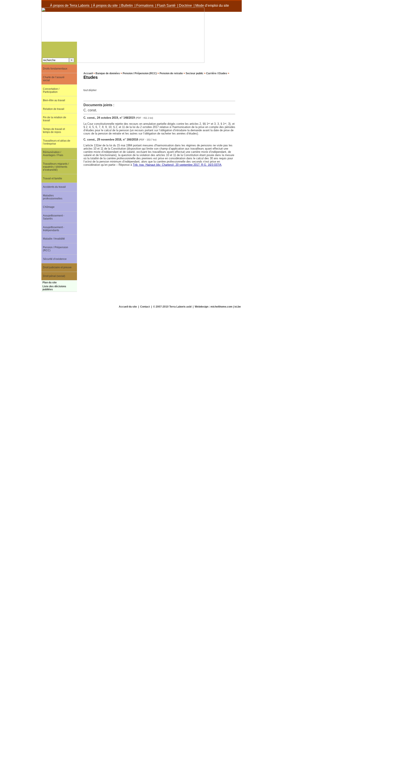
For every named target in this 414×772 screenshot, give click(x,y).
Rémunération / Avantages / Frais (53, 154)
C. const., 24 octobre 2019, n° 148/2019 (109, 117)
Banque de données (108, 73)
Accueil (88, 73)
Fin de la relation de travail (54, 119)
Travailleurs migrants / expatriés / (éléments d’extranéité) (56, 166)
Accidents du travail (54, 186)
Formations (145, 5)
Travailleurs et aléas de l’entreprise (56, 142)
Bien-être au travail (54, 100)
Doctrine (185, 5)
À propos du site (105, 5)
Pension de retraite (171, 73)
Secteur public (194, 73)
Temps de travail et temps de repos (54, 131)
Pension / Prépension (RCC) (140, 73)
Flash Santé (166, 5)
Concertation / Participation (51, 90)
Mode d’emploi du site (212, 5)
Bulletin (127, 5)
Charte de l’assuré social (53, 79)
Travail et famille (52, 178)
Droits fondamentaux (55, 68)
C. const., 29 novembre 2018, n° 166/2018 (111, 139)
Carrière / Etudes (216, 73)
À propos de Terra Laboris (69, 5)
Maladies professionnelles (52, 197)
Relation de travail (53, 109)
